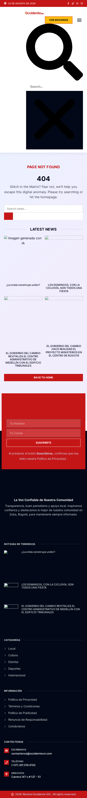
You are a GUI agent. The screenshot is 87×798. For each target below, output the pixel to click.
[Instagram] (77, 3)
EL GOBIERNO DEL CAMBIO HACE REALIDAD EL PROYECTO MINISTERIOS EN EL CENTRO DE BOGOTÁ (64, 350)
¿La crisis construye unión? (23, 284)
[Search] (8, 216)
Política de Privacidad (52, 458)
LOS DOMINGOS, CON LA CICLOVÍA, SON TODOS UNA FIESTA (64, 288)
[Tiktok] (73, 3)
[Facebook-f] (68, 3)
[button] (79, 20)
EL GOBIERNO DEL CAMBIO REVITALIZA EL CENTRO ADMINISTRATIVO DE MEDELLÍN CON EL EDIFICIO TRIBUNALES (23, 359)
